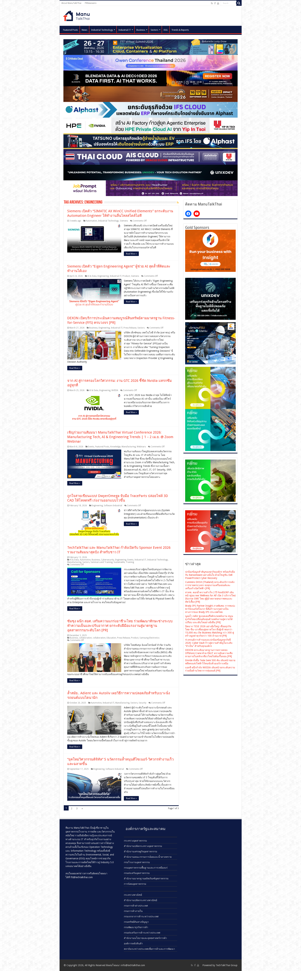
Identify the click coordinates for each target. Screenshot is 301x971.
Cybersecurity (107, 560)
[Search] (239, 3)
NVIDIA (114, 390)
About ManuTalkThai (71, 3)
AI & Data (92, 276)
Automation (91, 221)
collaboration (85, 638)
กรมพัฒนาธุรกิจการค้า (136, 927)
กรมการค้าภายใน (133, 911)
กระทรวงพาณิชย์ (133, 894)
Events (91, 446)
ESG (166, 30)
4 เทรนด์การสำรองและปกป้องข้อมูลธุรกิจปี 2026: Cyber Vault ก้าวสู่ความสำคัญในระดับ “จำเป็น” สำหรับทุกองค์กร (208, 642)
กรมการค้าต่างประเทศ (136, 905)
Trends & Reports (180, 30)
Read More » (131, 254)
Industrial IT (124, 30)
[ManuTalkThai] (77, 14)
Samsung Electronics (149, 638)
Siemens (124, 221)
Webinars (141, 446)
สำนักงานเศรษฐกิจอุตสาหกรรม (140, 851)
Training (130, 562)
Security (142, 703)
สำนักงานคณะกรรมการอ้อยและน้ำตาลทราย (148, 856)
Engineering (103, 276)
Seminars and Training (102, 562)
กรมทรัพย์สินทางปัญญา (136, 921)
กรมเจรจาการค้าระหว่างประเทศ (141, 916)
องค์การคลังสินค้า (133, 943)
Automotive (85, 560)
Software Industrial (113, 505)
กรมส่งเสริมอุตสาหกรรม (137, 873)
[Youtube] (218, 3)
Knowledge (115, 446)
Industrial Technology (102, 30)
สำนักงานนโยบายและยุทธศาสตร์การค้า (145, 938)
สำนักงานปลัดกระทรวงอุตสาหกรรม (143, 846)
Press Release (130, 328)
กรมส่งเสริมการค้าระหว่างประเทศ (142, 932)
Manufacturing (129, 446)
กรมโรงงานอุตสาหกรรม (137, 862)
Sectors (154, 30)
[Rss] (212, 3)
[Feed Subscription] (178, 202)
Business (140, 30)
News (84, 30)
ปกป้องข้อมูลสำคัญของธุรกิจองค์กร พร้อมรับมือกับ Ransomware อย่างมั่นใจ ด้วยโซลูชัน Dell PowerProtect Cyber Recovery (210, 574)
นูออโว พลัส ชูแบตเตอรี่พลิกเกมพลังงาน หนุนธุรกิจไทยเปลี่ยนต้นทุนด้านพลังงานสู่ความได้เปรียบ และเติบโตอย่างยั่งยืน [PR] (209, 619)
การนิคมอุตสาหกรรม (135, 883)
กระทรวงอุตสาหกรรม (135, 840)
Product (126, 276)
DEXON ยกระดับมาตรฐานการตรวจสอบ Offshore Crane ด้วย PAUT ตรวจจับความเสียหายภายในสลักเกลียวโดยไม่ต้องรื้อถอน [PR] (209, 653)
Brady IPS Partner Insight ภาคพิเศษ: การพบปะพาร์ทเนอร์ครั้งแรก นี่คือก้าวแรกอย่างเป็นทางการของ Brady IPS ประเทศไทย (210, 608)
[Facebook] (215, 3)
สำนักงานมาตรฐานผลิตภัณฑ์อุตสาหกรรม (146, 878)
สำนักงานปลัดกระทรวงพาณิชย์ (140, 900)
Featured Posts (70, 30)
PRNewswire (90, 3)
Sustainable (119, 562)
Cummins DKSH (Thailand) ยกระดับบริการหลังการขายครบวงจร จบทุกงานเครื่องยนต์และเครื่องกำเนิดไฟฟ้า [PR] (209, 585)
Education (111, 638)
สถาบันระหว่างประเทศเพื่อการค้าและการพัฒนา (149, 948)
